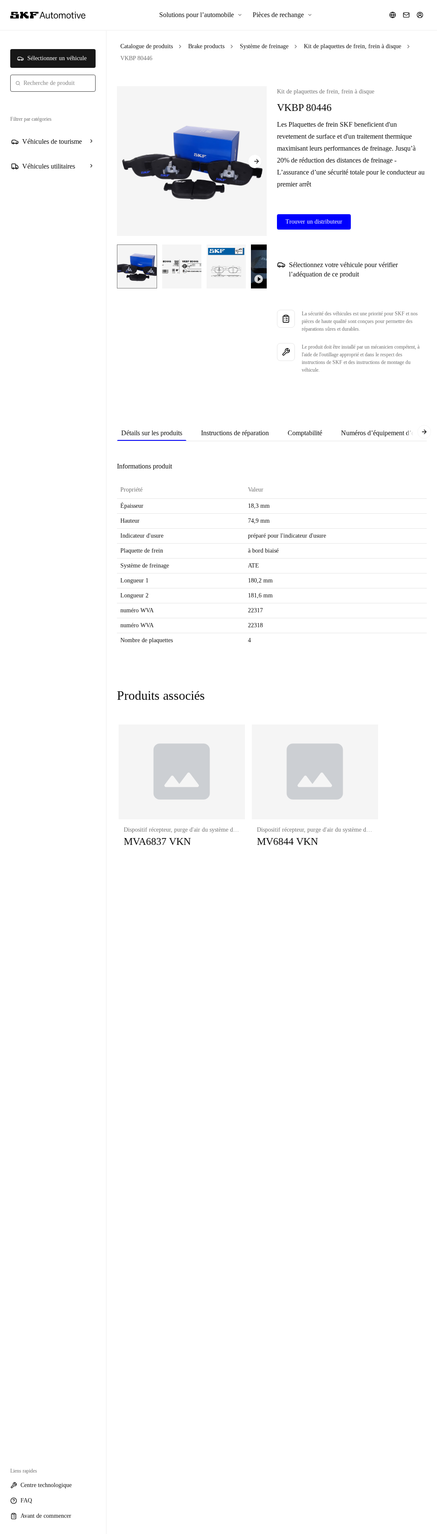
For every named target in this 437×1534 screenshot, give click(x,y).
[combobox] (53, 83)
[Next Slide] (255, 161)
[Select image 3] (226, 266)
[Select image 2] (181, 266)
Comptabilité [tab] (305, 433)
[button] (182, 795)
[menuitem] (201, 15)
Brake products (206, 46)
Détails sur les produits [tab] (151, 433)
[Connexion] (420, 15)
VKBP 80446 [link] (136, 58)
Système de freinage (264, 46)
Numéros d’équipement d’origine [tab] (385, 433)
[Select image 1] (137, 266)
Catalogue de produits (146, 46)
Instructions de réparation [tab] (235, 433)
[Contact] (406, 15)
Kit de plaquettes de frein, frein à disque (352, 46)
